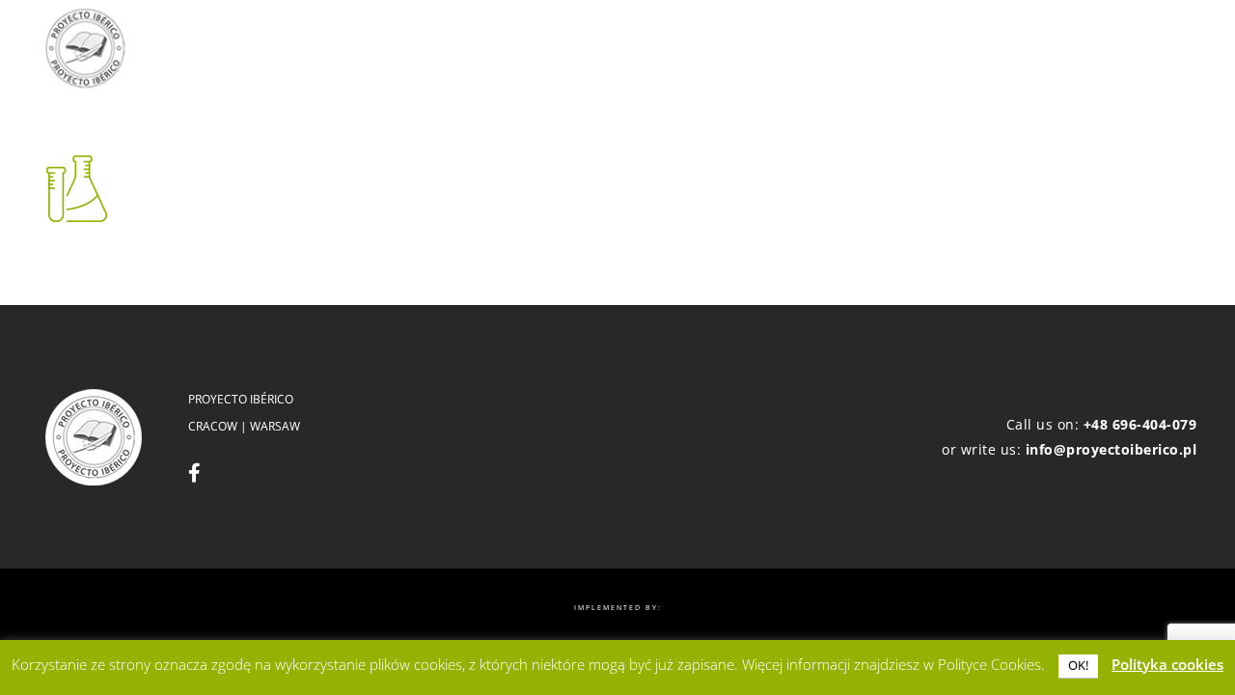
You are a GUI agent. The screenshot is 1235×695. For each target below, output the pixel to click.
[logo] (85, 48)
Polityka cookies (1167, 664)
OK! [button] (1078, 665)
